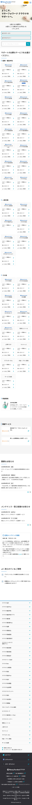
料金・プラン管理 (6, 739)
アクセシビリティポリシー (24, 784)
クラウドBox (5, 663)
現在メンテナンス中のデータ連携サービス (13, 514)
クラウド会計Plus (6, 607)
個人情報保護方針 (20, 773)
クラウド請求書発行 (7, 638)
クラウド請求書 (6, 618)
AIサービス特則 (16, 787)
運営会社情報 (9, 773)
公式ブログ (8, 755)
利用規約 (24, 776)
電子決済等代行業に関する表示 (8, 784)
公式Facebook (9, 759)
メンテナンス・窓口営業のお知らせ (13, 749)
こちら (20, 554)
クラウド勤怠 (5, 671)
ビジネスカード (6, 711)
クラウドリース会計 (7, 659)
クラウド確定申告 (6, 611)
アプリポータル (6, 735)
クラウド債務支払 (6, 630)
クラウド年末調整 (6, 683)
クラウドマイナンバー (8, 691)
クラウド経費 (5, 626)
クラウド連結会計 (6, 656)
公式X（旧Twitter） (10, 764)
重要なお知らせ (8, 748)
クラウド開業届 (6, 703)
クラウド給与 (5, 679)
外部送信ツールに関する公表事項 (15, 781)
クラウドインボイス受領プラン (7, 643)
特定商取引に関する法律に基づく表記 (16, 779)
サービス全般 (5, 743)
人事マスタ (5, 727)
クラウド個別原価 (6, 652)
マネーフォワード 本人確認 (9, 707)
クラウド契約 (5, 695)
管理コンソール (6, 723)
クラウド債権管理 (6, 634)
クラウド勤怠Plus (6, 675)
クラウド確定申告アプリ (8, 615)
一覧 (30, 492)
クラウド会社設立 (6, 699)
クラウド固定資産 (6, 648)
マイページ (5, 731)
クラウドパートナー (7, 719)
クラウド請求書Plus (7, 622)
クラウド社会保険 (6, 687)
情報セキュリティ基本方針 (12, 776)
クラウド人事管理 (6, 667)
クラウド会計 (5, 603)
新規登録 (26, 2)
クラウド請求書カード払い (9, 715)
